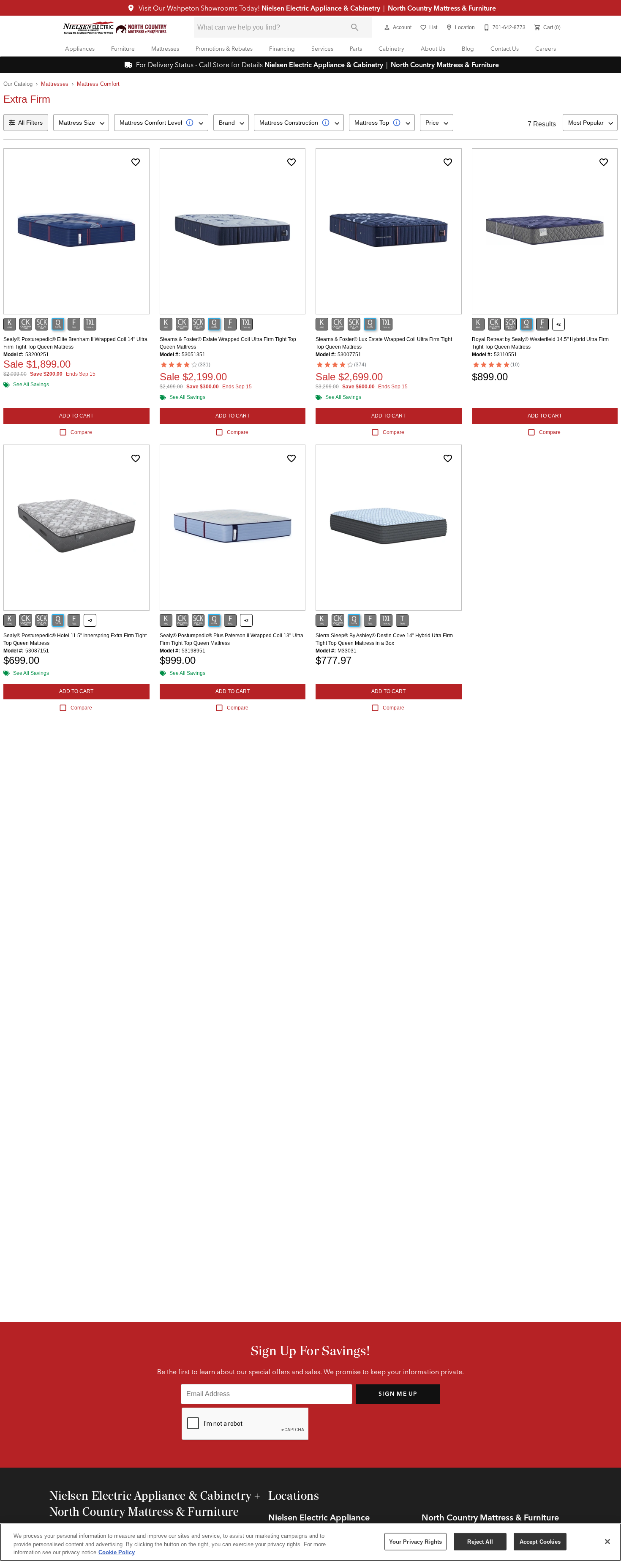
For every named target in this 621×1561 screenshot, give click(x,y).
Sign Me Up (398, 1393)
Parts (356, 48)
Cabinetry (391, 48)
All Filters (30, 122)
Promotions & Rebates (224, 48)
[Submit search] (354, 27)
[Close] (607, 1541)
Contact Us (504, 48)
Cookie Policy (116, 1552)
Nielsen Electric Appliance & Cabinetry (321, 8)
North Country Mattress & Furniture (441, 8)
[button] (387, 27)
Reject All (480, 1541)
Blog (468, 48)
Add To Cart (76, 416)
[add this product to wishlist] (135, 162)
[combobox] (81, 122)
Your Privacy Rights (415, 1541)
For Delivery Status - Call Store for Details (199, 64)
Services (322, 48)
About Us (433, 48)
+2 (558, 324)
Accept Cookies (540, 1541)
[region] (310, 1542)
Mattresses (165, 48)
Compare (81, 432)
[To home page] (115, 27)
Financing (282, 48)
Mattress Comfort (98, 84)
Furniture (123, 48)
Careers (545, 48)
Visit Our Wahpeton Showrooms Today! (199, 8)
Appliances (80, 48)
